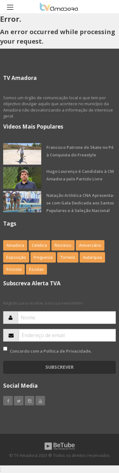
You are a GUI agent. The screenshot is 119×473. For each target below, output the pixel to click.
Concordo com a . (51, 351)
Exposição (16, 257)
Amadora (15, 245)
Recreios (63, 245)
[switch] (5, 349)
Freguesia (43, 257)
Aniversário (90, 245)
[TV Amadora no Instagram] (29, 400)
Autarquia (92, 257)
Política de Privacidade (67, 351)
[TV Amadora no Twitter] (18, 400)
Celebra (39, 245)
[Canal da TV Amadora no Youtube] (40, 400)
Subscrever (59, 367)
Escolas (36, 269)
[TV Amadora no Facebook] (8, 400)
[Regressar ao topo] (98, 433)
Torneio (67, 257)
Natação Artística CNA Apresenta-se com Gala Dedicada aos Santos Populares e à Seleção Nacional (80, 202)
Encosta (14, 269)
